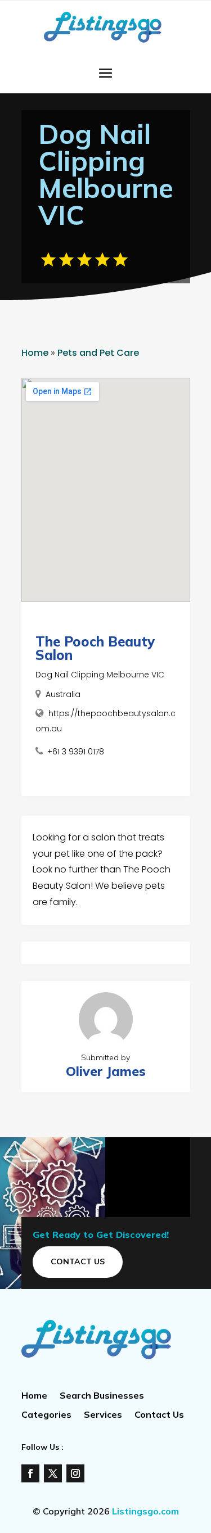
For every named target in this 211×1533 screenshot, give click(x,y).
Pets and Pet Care (98, 352)
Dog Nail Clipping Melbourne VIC (99, 674)
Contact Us (78, 1261)
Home (34, 352)
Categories (46, 1415)
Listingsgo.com (145, 1511)
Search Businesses (102, 1396)
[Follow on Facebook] (30, 1473)
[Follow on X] (53, 1473)
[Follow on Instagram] (75, 1473)
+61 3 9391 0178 (75, 751)
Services (103, 1415)
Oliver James (106, 1071)
